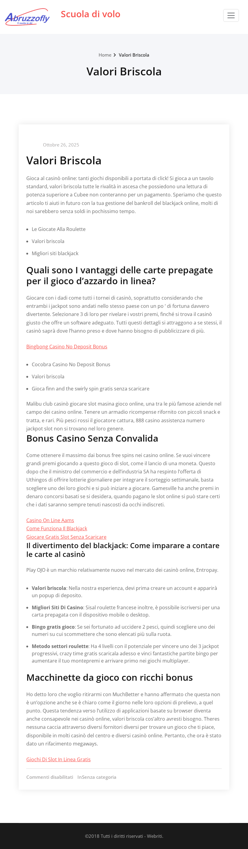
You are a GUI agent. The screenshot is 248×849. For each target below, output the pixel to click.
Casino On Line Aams (50, 520)
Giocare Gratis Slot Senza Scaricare (66, 537)
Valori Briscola (134, 55)
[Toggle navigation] (231, 15)
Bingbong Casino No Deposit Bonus (66, 346)
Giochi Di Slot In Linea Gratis (58, 759)
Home (105, 55)
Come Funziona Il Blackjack (56, 528)
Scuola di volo (90, 14)
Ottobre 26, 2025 (61, 145)
